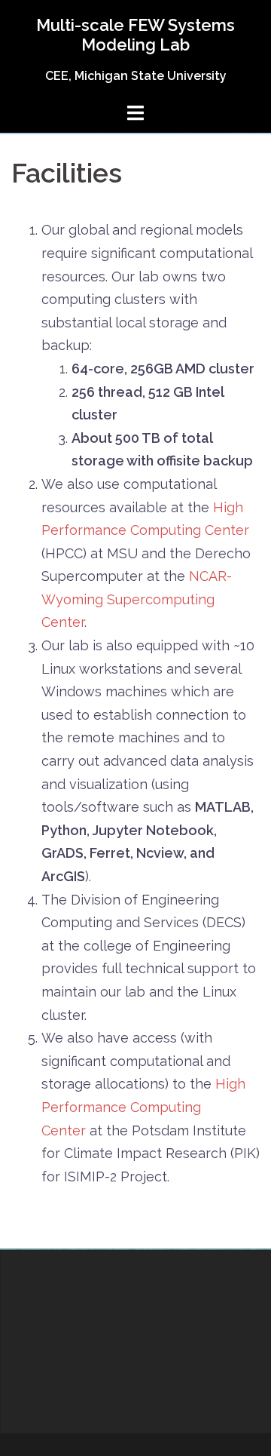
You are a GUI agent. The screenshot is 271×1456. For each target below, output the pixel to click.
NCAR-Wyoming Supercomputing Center (136, 599)
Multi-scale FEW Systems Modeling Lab (135, 34)
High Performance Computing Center (143, 1107)
